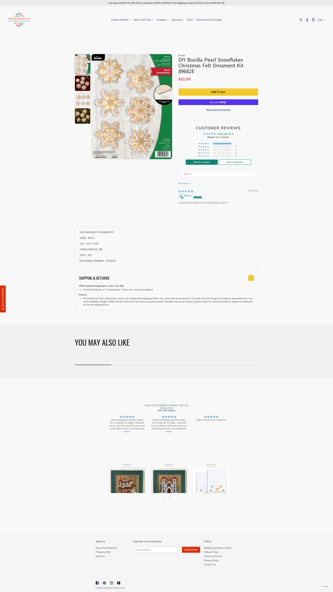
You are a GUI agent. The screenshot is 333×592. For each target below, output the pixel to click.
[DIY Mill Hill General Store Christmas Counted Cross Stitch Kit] (124, 479)
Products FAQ (103, 552)
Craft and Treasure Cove (114, 588)
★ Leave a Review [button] (3, 299)
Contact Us (210, 564)
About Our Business (106, 547)
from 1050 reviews (166, 410)
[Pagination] (82, 64)
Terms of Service (213, 556)
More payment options (218, 109)
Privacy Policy (211, 560)
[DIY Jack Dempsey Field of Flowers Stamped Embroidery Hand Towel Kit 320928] (209, 479)
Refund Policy (211, 552)
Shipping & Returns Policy (218, 547)
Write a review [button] (202, 162)
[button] (203, 143)
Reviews (100, 556)
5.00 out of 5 (225, 133)
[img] (185, 191)
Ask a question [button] (235, 162)
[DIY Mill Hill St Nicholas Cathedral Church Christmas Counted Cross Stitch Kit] (167, 479)
